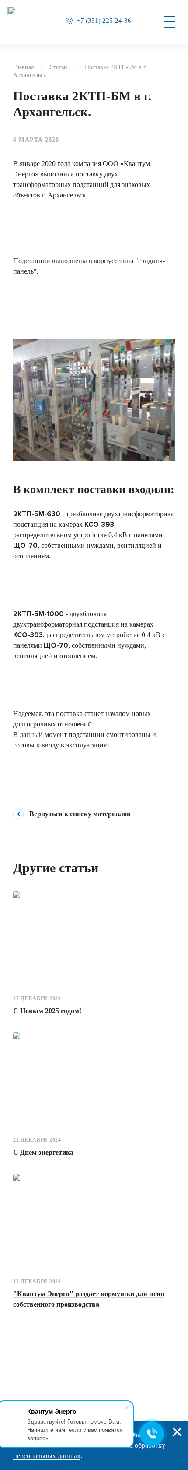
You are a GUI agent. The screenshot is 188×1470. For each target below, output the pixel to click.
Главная (23, 67)
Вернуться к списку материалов (80, 814)
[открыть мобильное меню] (169, 22)
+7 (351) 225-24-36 (104, 21)
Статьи (58, 67)
